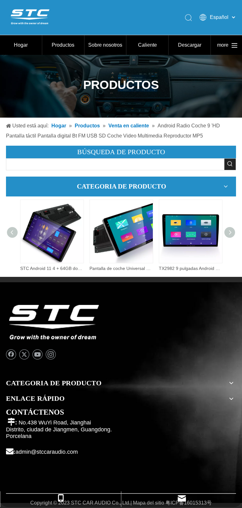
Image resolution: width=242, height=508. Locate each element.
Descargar (189, 45)
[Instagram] (51, 354)
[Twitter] (24, 354)
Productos (63, 45)
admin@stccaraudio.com (46, 452)
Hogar (21, 45)
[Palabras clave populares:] (230, 164)
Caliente (147, 45)
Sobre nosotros (105, 45)
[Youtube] (37, 354)
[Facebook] (11, 354)
